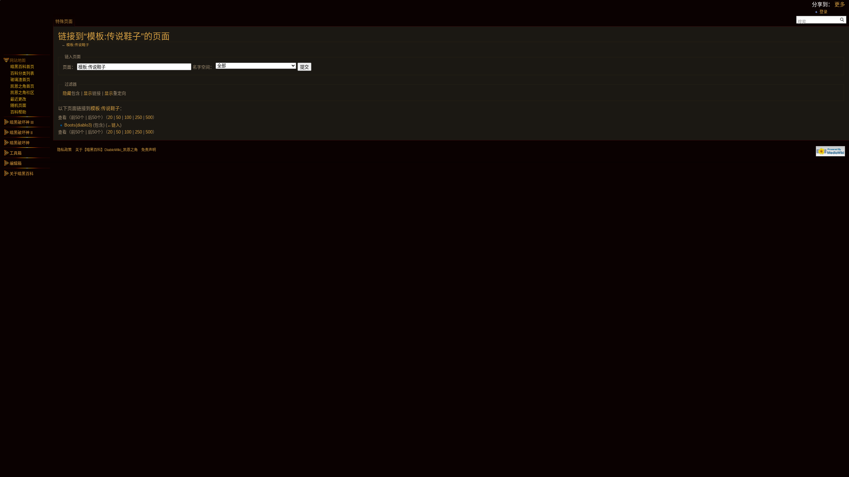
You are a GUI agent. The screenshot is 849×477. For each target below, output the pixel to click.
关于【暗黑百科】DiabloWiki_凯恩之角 (106, 150)
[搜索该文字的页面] (842, 19)
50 (118, 117)
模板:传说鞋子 (77, 45)
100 (127, 117)
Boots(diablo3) (78, 125)
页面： (69, 67)
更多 (839, 4)
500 (149, 117)
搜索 (802, 21)
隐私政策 (64, 150)
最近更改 (18, 99)
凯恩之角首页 (22, 86)
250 (138, 117)
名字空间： (203, 67)
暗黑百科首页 (22, 67)
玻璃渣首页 (20, 80)
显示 (88, 93)
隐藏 (67, 93)
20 (110, 117)
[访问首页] (26, 26)
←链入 (113, 125)
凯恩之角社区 (22, 92)
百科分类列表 (22, 73)
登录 (823, 12)
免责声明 (148, 150)
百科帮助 (18, 112)
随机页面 (18, 105)
